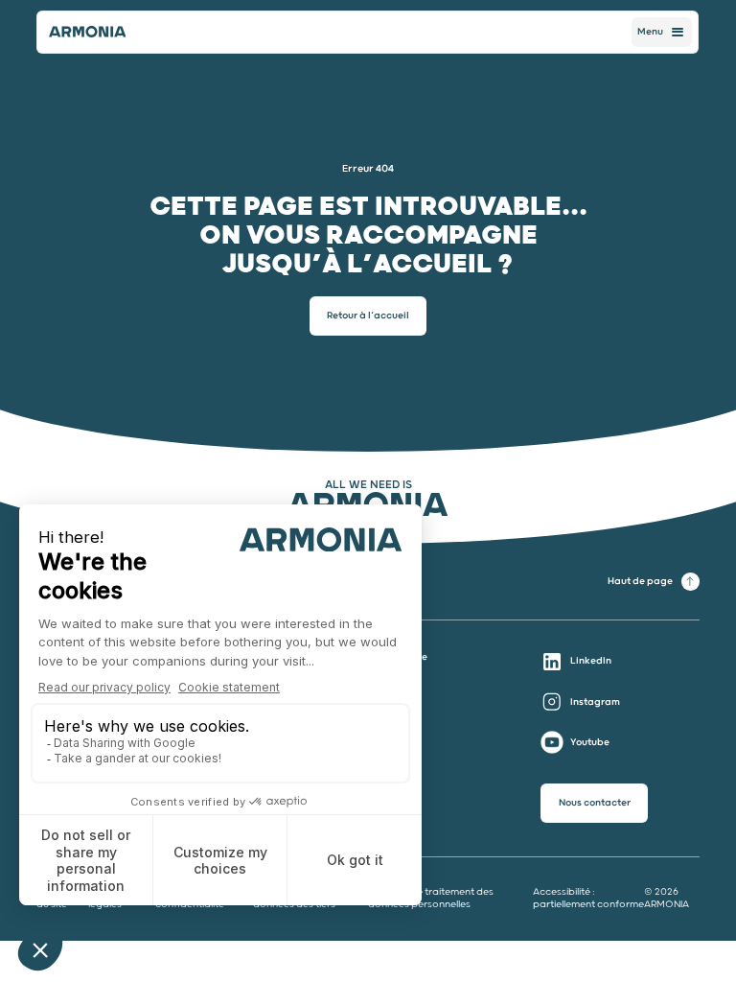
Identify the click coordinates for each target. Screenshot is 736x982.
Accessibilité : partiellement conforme (588, 898)
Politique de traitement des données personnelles (431, 898)
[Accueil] (88, 31)
